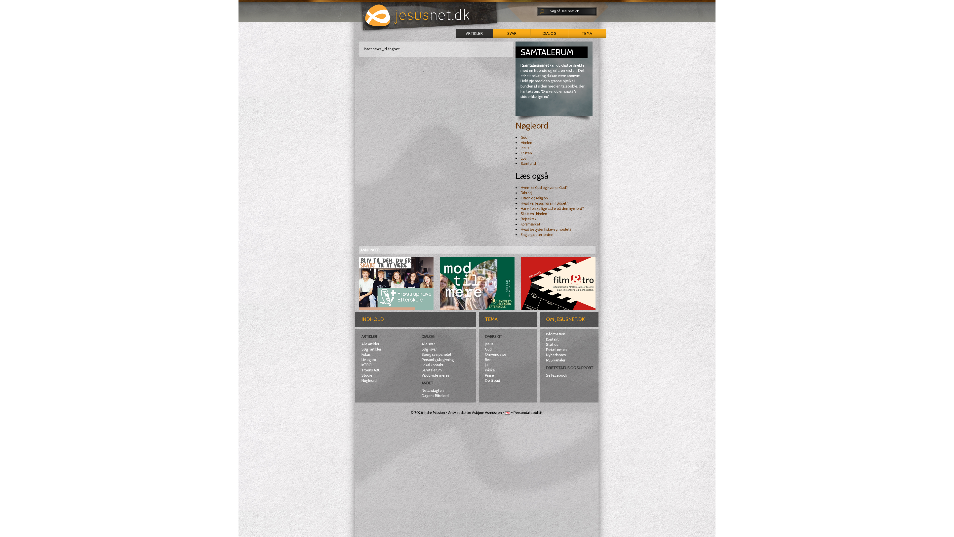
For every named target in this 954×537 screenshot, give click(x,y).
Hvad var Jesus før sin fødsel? (544, 203)
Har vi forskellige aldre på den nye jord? (552, 208)
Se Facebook (556, 375)
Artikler (474, 33)
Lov (523, 158)
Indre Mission (434, 412)
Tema (587, 33)
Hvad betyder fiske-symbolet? (546, 229)
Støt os (552, 344)
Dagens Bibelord (435, 396)
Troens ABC (370, 370)
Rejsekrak (528, 219)
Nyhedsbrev (556, 355)
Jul (486, 365)
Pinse (489, 375)
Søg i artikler (371, 349)
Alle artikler (370, 344)
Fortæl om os (556, 350)
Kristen (526, 153)
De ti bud (492, 380)
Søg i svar (429, 349)
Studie (366, 375)
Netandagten (433, 390)
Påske (490, 370)
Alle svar (428, 344)
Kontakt (552, 339)
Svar (512, 33)
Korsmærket (530, 224)
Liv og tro (368, 360)
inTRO (366, 365)
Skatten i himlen (534, 214)
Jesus (525, 148)
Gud (524, 137)
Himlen (526, 142)
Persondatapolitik (528, 412)
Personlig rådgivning (438, 360)
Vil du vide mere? (435, 375)
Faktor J (526, 193)
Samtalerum (432, 370)
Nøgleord (532, 125)
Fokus (366, 354)
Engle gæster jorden (537, 234)
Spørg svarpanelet (436, 354)
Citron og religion (534, 198)
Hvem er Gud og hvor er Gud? (544, 187)
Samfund (528, 163)
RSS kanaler (555, 360)
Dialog (549, 33)
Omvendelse (495, 354)
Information (555, 334)
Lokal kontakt (432, 365)
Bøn (488, 360)
